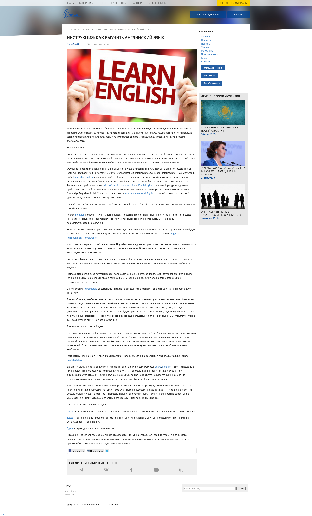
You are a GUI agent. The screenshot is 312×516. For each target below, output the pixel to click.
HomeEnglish (90, 238)
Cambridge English (83, 177)
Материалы (86, 3)
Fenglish (166, 367)
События (205, 37)
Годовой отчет (71, 491)
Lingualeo (175, 233)
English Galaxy (74, 360)
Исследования (158, 3)
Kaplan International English (139, 193)
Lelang (157, 367)
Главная (72, 30)
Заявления (69, 495)
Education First (128, 185)
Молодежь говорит (213, 68)
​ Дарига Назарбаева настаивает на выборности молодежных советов (223, 171)
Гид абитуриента (212, 83)
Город (204, 58)
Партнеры (137, 3)
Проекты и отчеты (112, 3)
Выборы (205, 62)
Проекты (205, 44)
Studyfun (79, 215)
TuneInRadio (90, 289)
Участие (205, 47)
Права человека (209, 54)
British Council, (111, 185)
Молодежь (207, 51)
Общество (92, 44)
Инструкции (104, 44)
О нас (68, 3)
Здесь (70, 411)
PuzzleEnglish (145, 185)
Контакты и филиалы (233, 3)
